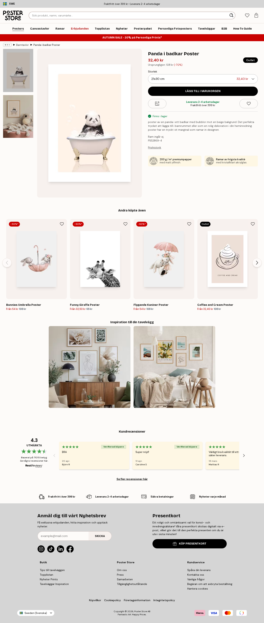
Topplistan (46, 574)
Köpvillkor (95, 600)
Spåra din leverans (199, 570)
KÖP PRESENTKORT (192, 543)
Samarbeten (125, 579)
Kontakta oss (195, 574)
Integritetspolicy (164, 600)
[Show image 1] (18, 70)
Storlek (152, 71)
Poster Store (140, 611)
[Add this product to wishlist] (248, 103)
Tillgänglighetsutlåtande (132, 584)
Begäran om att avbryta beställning (209, 584)
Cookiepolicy (112, 600)
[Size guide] (157, 103)
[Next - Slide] (257, 262)
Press (120, 574)
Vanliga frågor (196, 579)
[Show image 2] (18, 116)
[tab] (247, 15)
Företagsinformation (137, 600)
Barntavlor (22, 45)
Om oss (122, 570)
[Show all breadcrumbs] (7, 45)
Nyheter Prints (49, 579)
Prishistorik (154, 147)
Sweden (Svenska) (36, 613)
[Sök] (231, 15)
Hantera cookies (197, 588)
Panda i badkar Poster (46, 45)
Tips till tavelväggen (52, 570)
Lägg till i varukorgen (203, 91)
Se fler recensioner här (132, 479)
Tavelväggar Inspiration (54, 584)
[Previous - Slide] (7, 262)
